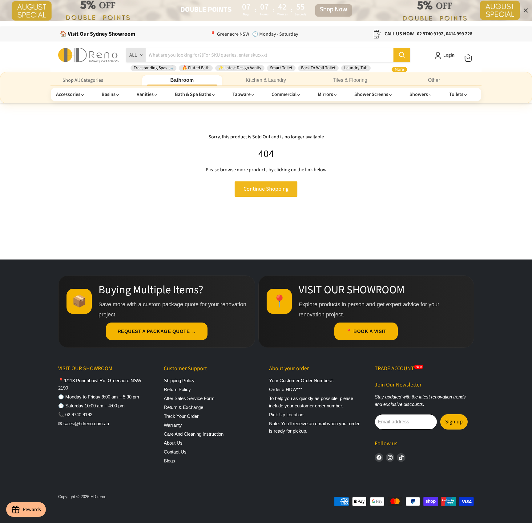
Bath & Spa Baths (193, 94)
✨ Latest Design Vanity (239, 68)
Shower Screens (371, 94)
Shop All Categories (82, 80)
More (399, 69)
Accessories (68, 94)
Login (448, 55)
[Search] (401, 55)
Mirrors (326, 94)
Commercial (284, 94)
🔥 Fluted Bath (196, 68)
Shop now (333, 10)
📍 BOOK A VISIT (366, 331)
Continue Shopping (266, 189)
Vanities (146, 94)
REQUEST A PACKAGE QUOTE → (157, 331)
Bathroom (182, 80)
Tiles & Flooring (350, 80)
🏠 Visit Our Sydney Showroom (97, 34)
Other (434, 80)
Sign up (454, 422)
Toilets (456, 94)
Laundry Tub (356, 68)
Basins (109, 94)
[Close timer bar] (525, 10)
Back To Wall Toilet (318, 68)
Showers (419, 94)
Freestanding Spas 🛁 (153, 68)
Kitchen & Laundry (266, 80)
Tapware (242, 94)
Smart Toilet (281, 68)
